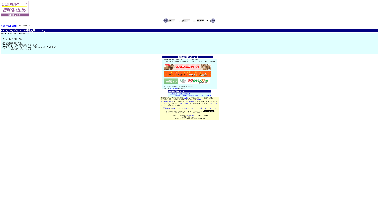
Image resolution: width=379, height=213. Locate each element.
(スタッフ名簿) (183, 103)
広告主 (171, 101)
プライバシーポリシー (211, 108)
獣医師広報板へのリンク (170, 108)
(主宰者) (186, 98)
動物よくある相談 (205, 95)
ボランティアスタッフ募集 (196, 108)
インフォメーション (175, 95)
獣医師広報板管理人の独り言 (190, 95)
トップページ (173, 94)
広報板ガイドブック (184, 94)
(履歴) (199, 99)
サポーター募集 (173, 88)
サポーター (164, 101)
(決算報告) (191, 101)
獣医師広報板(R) (191, 115)
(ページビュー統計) (212, 103)
